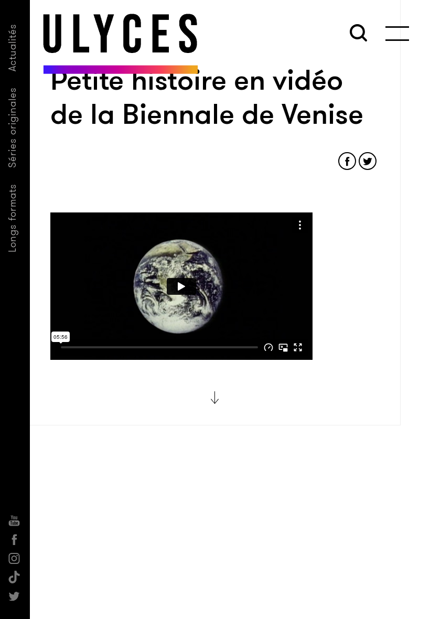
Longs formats (12, 218)
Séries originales (12, 127)
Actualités (12, 47)
